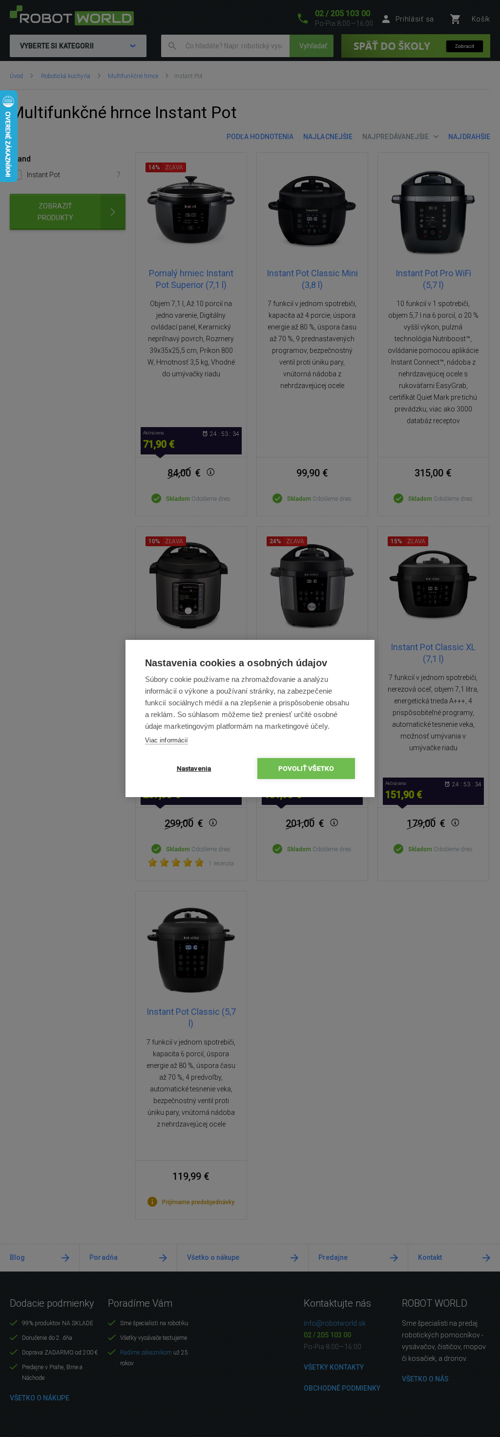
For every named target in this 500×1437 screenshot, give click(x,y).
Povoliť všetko (306, 768)
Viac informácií (166, 740)
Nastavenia (194, 768)
